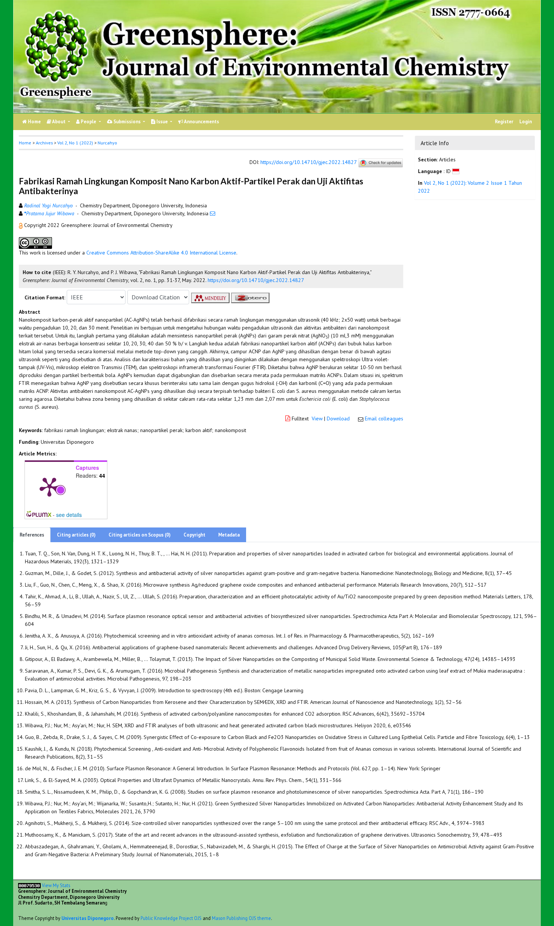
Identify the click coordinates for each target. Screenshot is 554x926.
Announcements (201, 121)
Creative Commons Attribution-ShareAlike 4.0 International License (161, 252)
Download (338, 418)
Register (504, 121)
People (88, 121)
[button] (21, 225)
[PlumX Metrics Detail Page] (49, 486)
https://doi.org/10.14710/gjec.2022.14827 (308, 162)
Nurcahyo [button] (107, 143)
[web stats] (29, 885)
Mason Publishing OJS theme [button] (241, 918)
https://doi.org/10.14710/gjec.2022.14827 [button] (256, 280)
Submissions (127, 121)
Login (525, 121)
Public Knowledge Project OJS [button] (171, 918)
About (59, 121)
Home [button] (25, 143)
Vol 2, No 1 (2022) (75, 143)
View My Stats (56, 885)
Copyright (194, 535)
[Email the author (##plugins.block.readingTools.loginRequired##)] (212, 213)
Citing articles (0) (76, 535)
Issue (162, 121)
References (32, 535)
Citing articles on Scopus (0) (140, 535)
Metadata (229, 535)
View (317, 418)
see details (69, 514)
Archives (44, 143)
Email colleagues (384, 418)
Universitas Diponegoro (87, 918)
